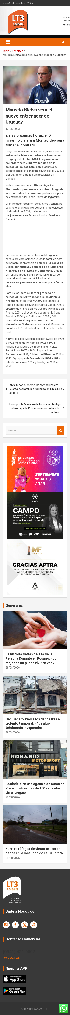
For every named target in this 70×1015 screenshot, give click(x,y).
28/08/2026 (13, 667)
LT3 (45, 1009)
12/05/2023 (13, 128)
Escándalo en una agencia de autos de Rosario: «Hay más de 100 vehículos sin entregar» (35, 788)
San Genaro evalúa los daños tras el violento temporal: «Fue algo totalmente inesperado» (33, 723)
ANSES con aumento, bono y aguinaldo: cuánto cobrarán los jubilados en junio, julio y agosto (36, 388)
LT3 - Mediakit (11, 958)
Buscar (60, 430)
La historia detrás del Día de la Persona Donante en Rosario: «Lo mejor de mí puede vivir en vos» (31, 658)
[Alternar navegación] (8, 42)
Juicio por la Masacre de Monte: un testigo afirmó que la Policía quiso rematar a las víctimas (34, 408)
